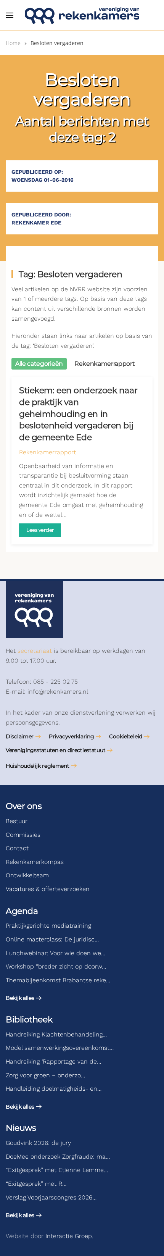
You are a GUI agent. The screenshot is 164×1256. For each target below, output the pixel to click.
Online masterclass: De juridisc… (52, 939)
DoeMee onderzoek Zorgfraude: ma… (58, 1156)
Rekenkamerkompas (35, 861)
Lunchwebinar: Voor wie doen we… (55, 953)
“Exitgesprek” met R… (36, 1183)
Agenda (22, 911)
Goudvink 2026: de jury (38, 1142)
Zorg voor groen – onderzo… (45, 1075)
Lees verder (40, 530)
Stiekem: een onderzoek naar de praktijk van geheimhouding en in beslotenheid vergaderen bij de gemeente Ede (78, 413)
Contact (17, 848)
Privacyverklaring (71, 736)
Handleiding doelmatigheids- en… (53, 1088)
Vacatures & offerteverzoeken (48, 889)
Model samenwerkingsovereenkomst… (60, 1047)
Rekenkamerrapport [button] (104, 363)
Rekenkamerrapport (47, 452)
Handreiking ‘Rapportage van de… (53, 1061)
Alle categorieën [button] (39, 363)
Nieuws (21, 1128)
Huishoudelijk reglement (37, 765)
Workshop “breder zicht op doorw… (56, 966)
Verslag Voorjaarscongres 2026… (51, 1197)
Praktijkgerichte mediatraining (48, 925)
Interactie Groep (68, 1236)
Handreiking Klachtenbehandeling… (56, 1034)
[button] (9, 15)
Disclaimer (20, 736)
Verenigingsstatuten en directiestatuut (55, 750)
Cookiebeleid (125, 736)
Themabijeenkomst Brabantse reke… (58, 980)
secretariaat (35, 650)
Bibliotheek (29, 1019)
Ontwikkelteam (27, 875)
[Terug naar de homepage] (82, 15)
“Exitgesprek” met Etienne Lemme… (57, 1170)
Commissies (23, 834)
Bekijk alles (20, 997)
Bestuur (16, 821)
